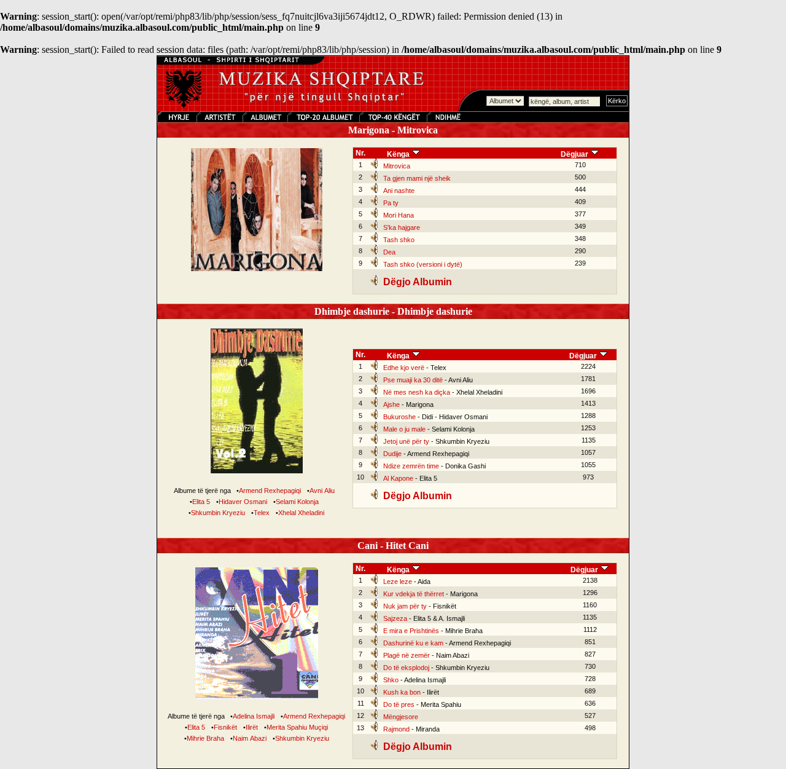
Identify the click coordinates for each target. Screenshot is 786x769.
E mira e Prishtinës (411, 630)
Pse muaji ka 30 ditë (413, 380)
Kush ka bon (402, 692)
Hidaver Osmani (243, 501)
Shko (391, 680)
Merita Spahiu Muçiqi (297, 727)
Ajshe (391, 404)
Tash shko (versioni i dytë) (422, 264)
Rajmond (396, 729)
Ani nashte (398, 190)
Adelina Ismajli (253, 716)
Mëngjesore (400, 716)
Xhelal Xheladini (301, 512)
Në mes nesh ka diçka (416, 392)
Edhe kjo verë (403, 367)
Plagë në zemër (406, 655)
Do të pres (398, 704)
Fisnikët (225, 727)
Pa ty (391, 203)
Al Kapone (398, 478)
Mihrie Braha (205, 738)
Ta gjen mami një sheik (417, 178)
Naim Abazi (250, 738)
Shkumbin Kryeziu (218, 512)
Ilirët (252, 727)
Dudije (392, 453)
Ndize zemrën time (411, 466)
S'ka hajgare (401, 227)
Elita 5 (201, 501)
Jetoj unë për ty (406, 441)
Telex (262, 512)
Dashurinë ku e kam (413, 643)
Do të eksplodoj (406, 667)
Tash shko (398, 239)
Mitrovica (396, 166)
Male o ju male (404, 429)
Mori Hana (398, 215)
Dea (389, 252)
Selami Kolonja (297, 501)
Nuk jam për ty (405, 606)
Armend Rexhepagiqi (270, 490)
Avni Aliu (322, 490)
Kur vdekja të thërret (413, 593)
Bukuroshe (399, 416)
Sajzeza (395, 618)
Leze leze (397, 581)
